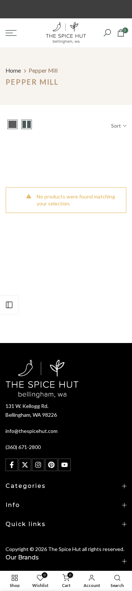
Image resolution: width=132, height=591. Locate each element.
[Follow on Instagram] (38, 465)
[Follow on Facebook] (12, 465)
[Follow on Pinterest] (51, 465)
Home (13, 70)
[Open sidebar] (9, 305)
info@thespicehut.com (32, 431)
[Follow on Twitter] (25, 465)
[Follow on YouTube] (64, 465)
